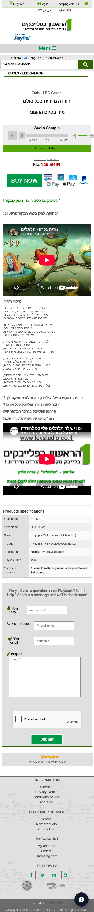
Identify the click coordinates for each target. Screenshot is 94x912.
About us (46, 802)
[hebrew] (44, 12)
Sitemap (46, 787)
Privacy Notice (46, 792)
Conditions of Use (46, 797)
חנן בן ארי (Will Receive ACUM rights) (53, 535)
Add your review (56, 762)
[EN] (63, 13)
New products (46, 824)
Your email (15, 640)
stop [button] (22, 135)
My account (46, 846)
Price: (36, 164)
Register (18, 4)
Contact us (46, 829)
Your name (13, 610)
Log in (44, 4)
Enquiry (11, 654)
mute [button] (75, 136)
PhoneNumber (16, 624)
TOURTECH (54, 903)
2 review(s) (36, 762)
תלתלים (35, 518)
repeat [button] (47, 140)
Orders (46, 851)
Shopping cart (46, 856)
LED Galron (38, 527)
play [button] (12, 135)
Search (85, 64)
